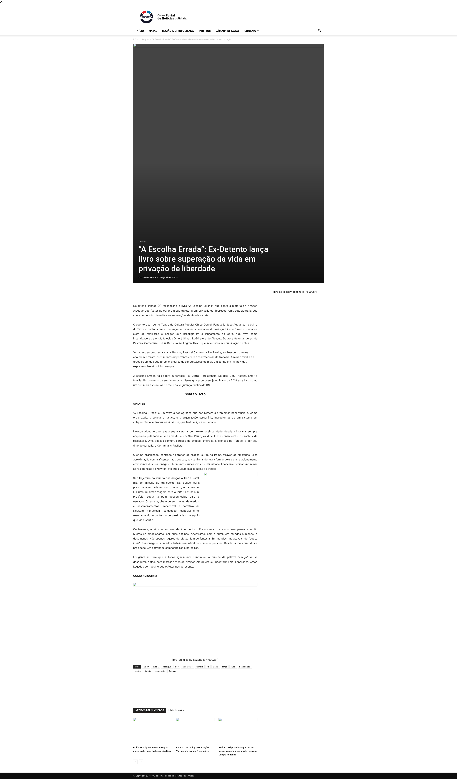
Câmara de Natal (227, 30)
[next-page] (141, 762)
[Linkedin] (169, 293)
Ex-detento (187, 666)
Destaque (166, 666)
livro (233, 666)
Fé (208, 666)
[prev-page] (135, 762)
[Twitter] (153, 293)
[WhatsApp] (136, 293)
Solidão (148, 671)
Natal (153, 30)
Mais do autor (176, 710)
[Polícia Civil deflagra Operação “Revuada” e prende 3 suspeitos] (195, 731)
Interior (205, 30)
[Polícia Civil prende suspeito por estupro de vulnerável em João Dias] (152, 731)
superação (160, 671)
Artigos (145, 39)
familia (200, 666)
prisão (138, 671)
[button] (319, 31)
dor (177, 666)
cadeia (156, 666)
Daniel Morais (149, 277)
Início (140, 30)
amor (146, 666)
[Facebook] (145, 293)
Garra (215, 666)
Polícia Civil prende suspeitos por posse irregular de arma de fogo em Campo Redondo (238, 751)
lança (224, 666)
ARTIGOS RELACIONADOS (149, 710)
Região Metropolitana (178, 30)
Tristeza (172, 671)
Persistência (244, 666)
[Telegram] (161, 293)
